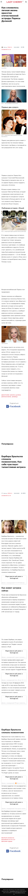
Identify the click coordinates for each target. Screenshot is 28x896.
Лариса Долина (16, 395)
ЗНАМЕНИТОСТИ (6, 49)
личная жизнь (6, 396)
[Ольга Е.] (2, 47)
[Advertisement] (14, 34)
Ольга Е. (9, 47)
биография (5, 395)
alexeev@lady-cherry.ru (20, 892)
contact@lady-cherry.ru (14, 891)
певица (15, 396)
